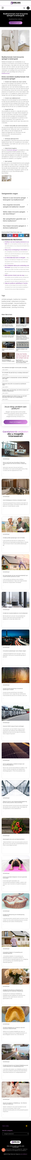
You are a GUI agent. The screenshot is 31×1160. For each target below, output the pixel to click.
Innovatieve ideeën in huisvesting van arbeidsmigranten (13, 953)
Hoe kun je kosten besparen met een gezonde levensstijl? (15, 877)
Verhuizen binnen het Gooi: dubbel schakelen (7, 325)
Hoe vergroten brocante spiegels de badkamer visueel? (15, 206)
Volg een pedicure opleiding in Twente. (16, 283)
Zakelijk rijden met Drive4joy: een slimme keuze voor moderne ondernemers (15, 390)
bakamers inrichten (18, 301)
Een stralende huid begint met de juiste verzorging (14, 367)
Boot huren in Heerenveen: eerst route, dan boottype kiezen (22, 361)
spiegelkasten (6, 305)
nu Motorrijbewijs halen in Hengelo (15, 257)
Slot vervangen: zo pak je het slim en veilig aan (22, 325)
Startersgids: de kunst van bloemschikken (14, 839)
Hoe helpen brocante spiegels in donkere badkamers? (15, 227)
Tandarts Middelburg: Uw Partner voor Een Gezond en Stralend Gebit (14, 1028)
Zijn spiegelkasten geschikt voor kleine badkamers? (15, 220)
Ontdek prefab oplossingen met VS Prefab (14, 537)
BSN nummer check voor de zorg (14, 275)
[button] (24, 8)
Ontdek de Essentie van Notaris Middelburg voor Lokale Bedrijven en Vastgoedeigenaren (15, 1066)
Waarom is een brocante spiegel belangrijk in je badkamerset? (15, 199)
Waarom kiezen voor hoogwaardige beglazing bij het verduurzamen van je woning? (15, 802)
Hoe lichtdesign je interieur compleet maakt (8, 360)
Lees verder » (5, 369)
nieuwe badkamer (20, 303)
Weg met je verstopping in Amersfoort (16, 249)
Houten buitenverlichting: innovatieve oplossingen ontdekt (13, 689)
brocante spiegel (12, 150)
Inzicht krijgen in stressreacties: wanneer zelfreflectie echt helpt (15, 378)
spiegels (14, 305)
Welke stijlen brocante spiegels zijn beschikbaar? (15, 213)
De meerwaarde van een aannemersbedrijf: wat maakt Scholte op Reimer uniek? (15, 576)
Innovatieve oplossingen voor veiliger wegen (14, 650)
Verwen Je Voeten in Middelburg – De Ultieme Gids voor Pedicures (15, 1103)
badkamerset (6, 73)
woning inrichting (18, 307)
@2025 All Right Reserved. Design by (15, 1154)
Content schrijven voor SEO (21, 349)
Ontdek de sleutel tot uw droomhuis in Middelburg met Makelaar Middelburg (13, 990)
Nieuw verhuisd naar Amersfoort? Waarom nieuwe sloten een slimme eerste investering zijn (22, 337)
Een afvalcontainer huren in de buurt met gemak (8, 336)
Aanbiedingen (15, 23)
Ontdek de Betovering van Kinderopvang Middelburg (13, 915)
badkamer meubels (20, 299)
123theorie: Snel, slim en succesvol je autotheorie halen (14, 384)
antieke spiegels (7, 299)
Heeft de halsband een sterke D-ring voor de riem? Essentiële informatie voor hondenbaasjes (14, 396)
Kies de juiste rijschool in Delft (8, 349)
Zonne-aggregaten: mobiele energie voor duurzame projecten (13, 764)
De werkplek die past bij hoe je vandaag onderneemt (15, 372)
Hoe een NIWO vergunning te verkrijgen (13, 726)
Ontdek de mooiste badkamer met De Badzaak (15, 613)
